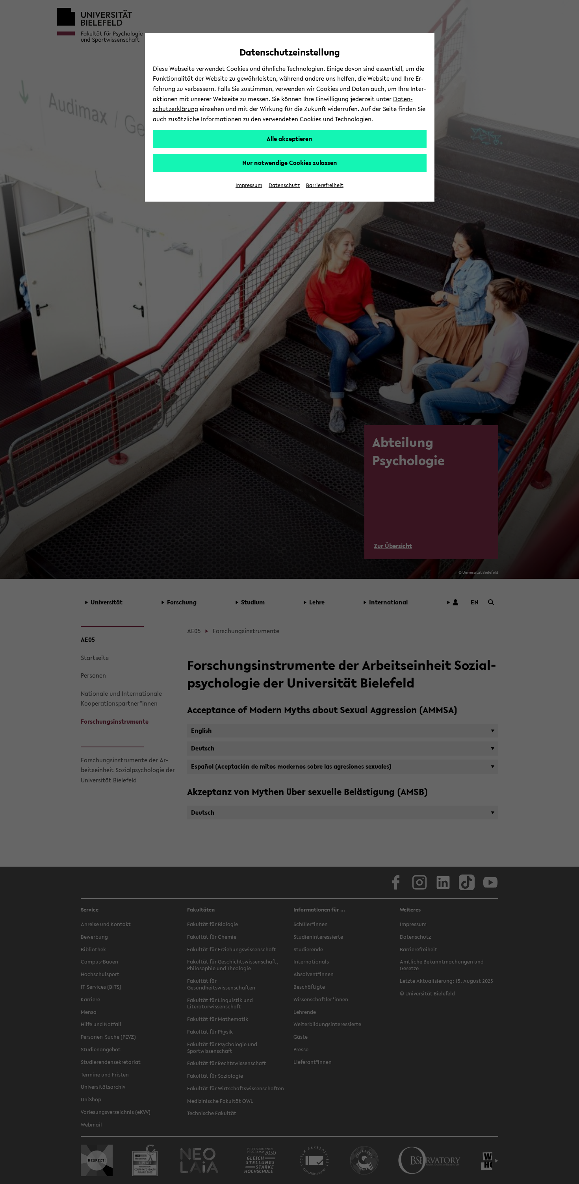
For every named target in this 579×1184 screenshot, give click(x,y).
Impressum (249, 185)
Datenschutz (284, 185)
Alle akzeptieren (289, 138)
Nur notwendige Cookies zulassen (289, 162)
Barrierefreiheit (324, 185)
